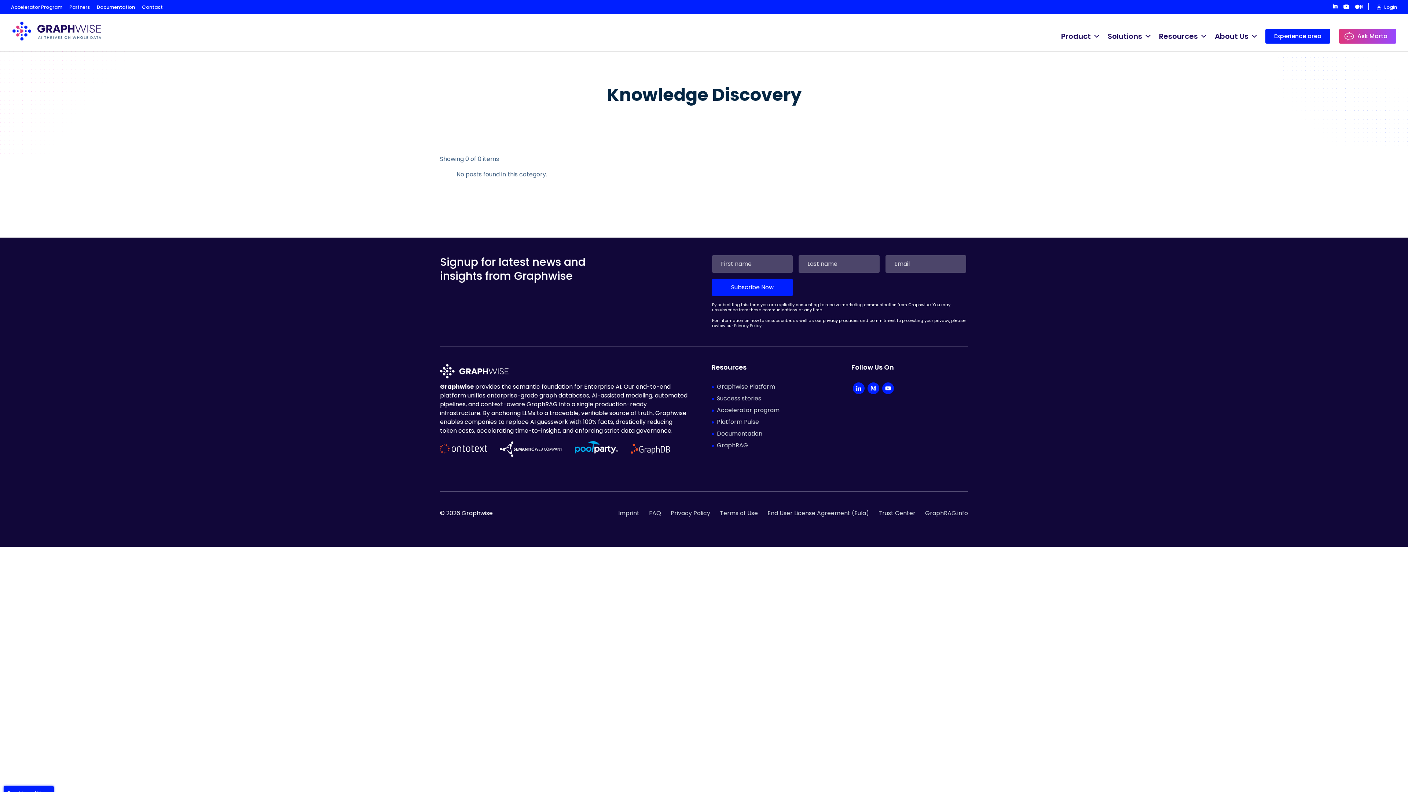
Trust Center (897, 513)
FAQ (655, 513)
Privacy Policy (748, 326)
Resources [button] (1178, 36)
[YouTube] (888, 389)
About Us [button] (1231, 36)
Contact (152, 7)
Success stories (739, 398)
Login (1390, 7)
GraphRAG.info (946, 513)
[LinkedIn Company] (858, 389)
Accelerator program (748, 410)
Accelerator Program (36, 7)
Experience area (1297, 36)
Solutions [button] (1125, 36)
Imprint (628, 513)
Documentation (116, 7)
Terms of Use (739, 513)
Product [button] (1076, 36)
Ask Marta (1372, 36)
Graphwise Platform (746, 386)
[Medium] (873, 389)
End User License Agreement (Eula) (818, 513)
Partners (79, 7)
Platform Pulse (738, 422)
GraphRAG (732, 445)
